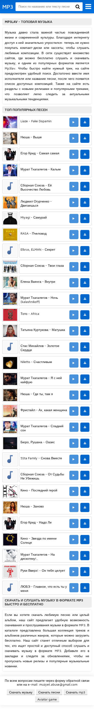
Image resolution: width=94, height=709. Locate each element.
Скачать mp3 (75, 692)
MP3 (7, 6)
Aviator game (47, 699)
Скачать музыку (20, 692)
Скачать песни (49, 692)
